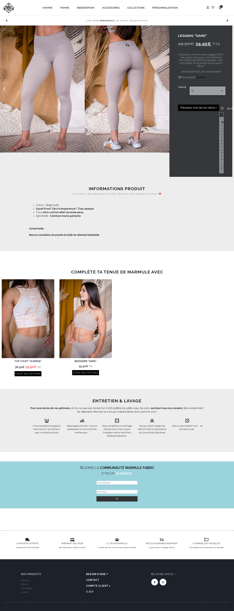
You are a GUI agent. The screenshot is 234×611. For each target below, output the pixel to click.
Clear (190, 99)
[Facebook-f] (154, 582)
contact (92, 580)
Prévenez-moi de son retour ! (198, 107)
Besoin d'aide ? (97, 574)
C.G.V (89, 591)
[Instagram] (163, 582)
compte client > (98, 585)
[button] (47, 7)
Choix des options (28, 373)
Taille (182, 87)
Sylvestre (201, 77)
